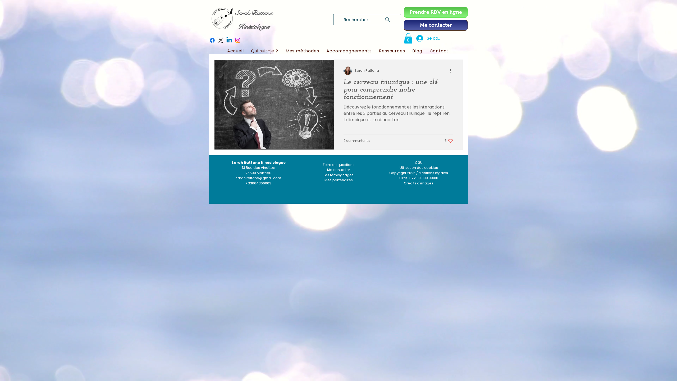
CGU (419, 162)
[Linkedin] (229, 40)
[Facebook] (212, 40)
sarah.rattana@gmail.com (258, 177)
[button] (408, 38)
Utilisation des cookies (419, 167)
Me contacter (338, 169)
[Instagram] (237, 40)
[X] (220, 40)
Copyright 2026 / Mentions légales (418, 172)
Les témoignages (339, 175)
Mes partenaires (338, 180)
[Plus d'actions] (452, 70)
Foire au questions (338, 164)
